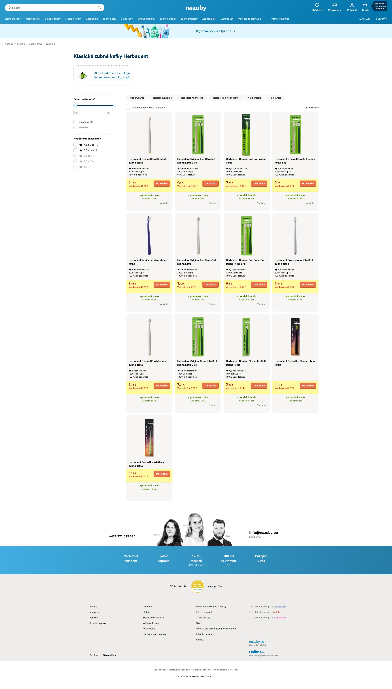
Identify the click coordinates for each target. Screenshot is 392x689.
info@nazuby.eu (263, 532)
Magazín (94, 612)
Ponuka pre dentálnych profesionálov (216, 628)
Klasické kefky (73, 18)
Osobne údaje (160, 669)
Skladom (86, 121)
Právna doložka (220, 669)
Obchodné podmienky (154, 634)
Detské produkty (146, 18)
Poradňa (93, 617)
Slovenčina (109, 655)
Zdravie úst (227, 18)
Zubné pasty (109, 18)
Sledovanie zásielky (153, 617)
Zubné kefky (35, 43)
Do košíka (162, 183)
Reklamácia (149, 628)
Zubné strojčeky (189, 18)
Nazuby (9, 43)
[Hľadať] (99, 7)
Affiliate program (205, 634)
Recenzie (234, 669)
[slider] (75, 105)
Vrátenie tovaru (151, 623)
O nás (199, 623)
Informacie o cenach (200, 669)
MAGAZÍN (364, 18)
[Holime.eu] (276, 652)
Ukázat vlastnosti (148, 208)
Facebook (280, 606)
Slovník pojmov (97, 623)
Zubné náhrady (168, 18)
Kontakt (200, 639)
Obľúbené (317, 10)
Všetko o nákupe (280, 18)
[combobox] (54, 7)
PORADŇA (381, 18)
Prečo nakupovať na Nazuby (211, 606)
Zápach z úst (209, 18)
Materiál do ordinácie (249, 18)
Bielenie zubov (52, 18)
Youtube (276, 612)
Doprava (147, 606)
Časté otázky (203, 617)
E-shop (21, 43)
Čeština (93, 655)
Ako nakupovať (204, 612)
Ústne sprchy (33, 18)
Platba (146, 612)
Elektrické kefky (13, 18)
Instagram (280, 617)
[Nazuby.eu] (195, 7)
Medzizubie (91, 18)
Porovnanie (334, 10)
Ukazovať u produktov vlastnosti (149, 107)
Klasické (50, 43)
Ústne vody (127, 18)
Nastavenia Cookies (178, 669)
